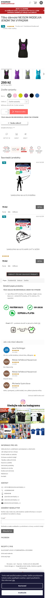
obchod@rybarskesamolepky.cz (14, 487)
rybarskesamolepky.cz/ (11, 500)
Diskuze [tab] (19, 280)
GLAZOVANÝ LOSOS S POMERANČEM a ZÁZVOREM (16, 550)
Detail (39, 207)
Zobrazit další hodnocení (36, 396)
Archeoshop (23, 568)
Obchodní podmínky (7, 465)
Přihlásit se (7, 531)
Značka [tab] (26, 280)
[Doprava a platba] (19, 313)
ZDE (39, 323)
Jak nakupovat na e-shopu (9, 452)
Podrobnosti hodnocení (31, 26)
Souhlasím (22, 593)
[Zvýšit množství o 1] (9, 110)
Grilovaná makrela (7, 554)
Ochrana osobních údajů (8, 457)
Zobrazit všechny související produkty (23, 274)
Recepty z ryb (11, 564)
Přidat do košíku (20, 112)
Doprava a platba (6, 463)
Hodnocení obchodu (7, 471)
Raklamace (4, 474)
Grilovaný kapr (5, 557)
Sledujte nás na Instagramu (23, 405)
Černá (4, 212)
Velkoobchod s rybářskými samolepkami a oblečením (18, 449)
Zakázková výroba (7, 468)
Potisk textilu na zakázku (9, 454)
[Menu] (41, 3)
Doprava (19, 564)
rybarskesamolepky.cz (11, 497)
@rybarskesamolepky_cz (12, 503)
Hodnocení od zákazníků (31, 564)
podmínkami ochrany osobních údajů (31, 526)
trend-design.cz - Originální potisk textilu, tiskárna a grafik (23, 566)
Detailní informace (7, 128)
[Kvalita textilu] (23, 307)
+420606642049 (9, 490)
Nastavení (22, 586)
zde (13, 580)
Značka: (10, 28)
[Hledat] (30, 3)
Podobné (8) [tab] (12, 280)
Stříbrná (15, 212)
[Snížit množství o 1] (9, 113)
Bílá (9, 212)
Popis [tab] (5, 280)
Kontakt (3, 476)
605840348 (7, 493)
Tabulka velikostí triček (8, 460)
